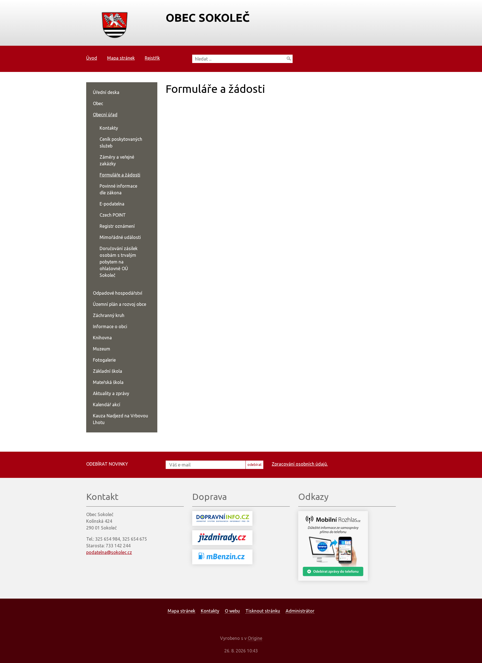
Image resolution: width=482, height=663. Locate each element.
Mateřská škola (108, 382)
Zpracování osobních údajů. (300, 463)
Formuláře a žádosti (120, 174)
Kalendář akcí (106, 404)
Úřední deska (106, 92)
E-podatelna (112, 203)
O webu (232, 610)
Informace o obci (110, 326)
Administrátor (300, 610)
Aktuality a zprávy (111, 393)
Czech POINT (113, 214)
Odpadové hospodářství (117, 293)
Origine (255, 638)
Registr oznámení (117, 226)
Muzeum (101, 348)
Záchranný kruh (108, 315)
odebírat (254, 464)
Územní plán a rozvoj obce (119, 304)
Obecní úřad (105, 114)
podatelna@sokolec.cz (109, 552)
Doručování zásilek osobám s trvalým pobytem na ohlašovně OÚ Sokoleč (119, 262)
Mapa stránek (121, 58)
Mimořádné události (120, 237)
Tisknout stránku (262, 610)
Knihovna (102, 337)
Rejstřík (152, 58)
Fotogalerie (104, 359)
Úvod (91, 58)
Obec (98, 103)
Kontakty (109, 127)
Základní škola (107, 371)
